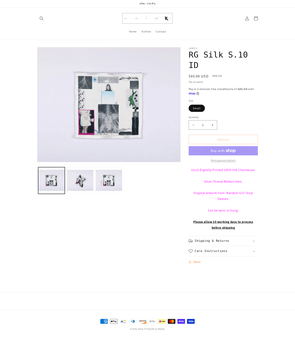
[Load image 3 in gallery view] (109, 180)
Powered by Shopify (155, 329)
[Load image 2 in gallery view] (80, 180)
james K (141, 329)
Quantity (194, 117)
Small (197, 108)
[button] (41, 18)
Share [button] (197, 262)
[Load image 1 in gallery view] (51, 180)
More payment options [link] (223, 160)
